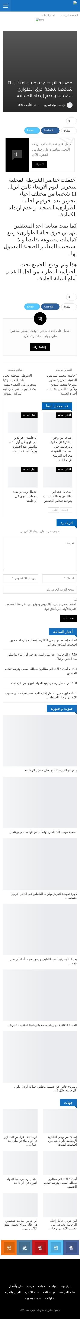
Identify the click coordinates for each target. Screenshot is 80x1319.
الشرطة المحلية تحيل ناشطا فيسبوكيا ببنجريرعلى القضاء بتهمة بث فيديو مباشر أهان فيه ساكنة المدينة (19, 384)
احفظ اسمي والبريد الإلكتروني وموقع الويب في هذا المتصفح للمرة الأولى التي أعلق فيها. (41, 607)
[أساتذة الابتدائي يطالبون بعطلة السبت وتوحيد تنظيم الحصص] (58, 477)
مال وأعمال (16, 1286)
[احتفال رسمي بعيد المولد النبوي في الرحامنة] (23, 477)
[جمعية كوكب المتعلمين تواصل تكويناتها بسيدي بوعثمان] (40, 802)
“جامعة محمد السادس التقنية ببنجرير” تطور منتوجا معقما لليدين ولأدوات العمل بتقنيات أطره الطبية (62, 384)
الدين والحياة (13, 1292)
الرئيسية (66, 1286)
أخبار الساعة (64, 415)
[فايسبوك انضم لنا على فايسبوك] (71, 1247)
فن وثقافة (49, 1292)
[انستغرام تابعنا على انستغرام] (24, 1247)
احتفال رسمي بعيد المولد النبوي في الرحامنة (38, 683)
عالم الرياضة (67, 1292)
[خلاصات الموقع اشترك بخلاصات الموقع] (9, 1247)
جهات (41, 1286)
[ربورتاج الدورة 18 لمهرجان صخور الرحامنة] (40, 740)
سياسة (53, 1286)
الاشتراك (39, 164)
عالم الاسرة (32, 1292)
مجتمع (30, 1286)
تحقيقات (50, 1298)
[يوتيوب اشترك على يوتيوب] (40, 1247)
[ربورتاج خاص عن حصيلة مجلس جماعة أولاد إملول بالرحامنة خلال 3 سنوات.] (40, 1057)
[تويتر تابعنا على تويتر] (55, 1247)
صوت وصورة (33, 1298)
